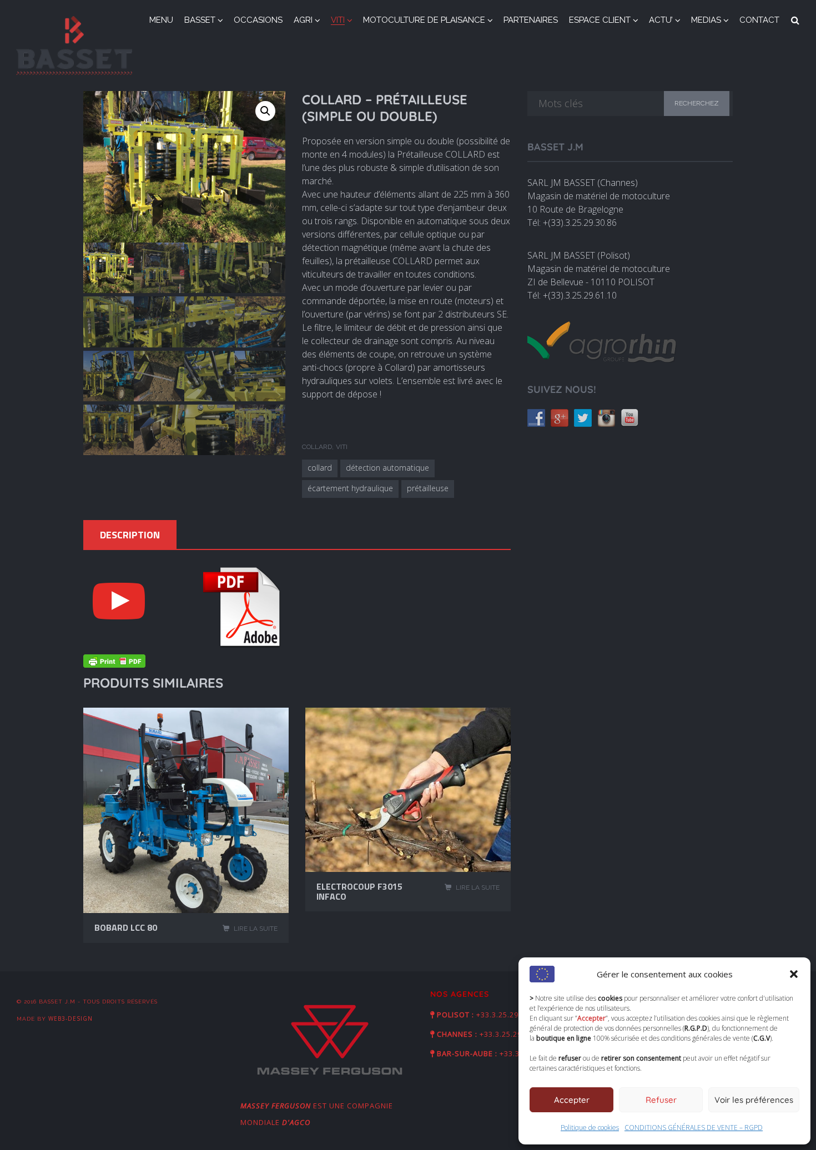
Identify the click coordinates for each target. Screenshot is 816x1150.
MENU (161, 20)
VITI (338, 20)
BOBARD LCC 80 (125, 927)
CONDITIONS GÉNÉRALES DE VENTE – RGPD (693, 1127)
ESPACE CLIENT (600, 20)
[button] (793, 974)
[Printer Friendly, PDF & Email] (114, 663)
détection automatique (387, 467)
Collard (317, 447)
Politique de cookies (590, 1127)
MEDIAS (706, 20)
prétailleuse (428, 488)
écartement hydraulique (350, 488)
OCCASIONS (258, 20)
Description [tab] (130, 535)
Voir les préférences (753, 1099)
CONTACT (759, 20)
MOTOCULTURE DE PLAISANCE (424, 20)
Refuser (661, 1099)
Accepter (572, 1099)
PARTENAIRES (530, 20)
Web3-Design (70, 1018)
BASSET (199, 20)
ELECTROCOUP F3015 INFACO (359, 891)
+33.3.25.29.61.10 (508, 1015)
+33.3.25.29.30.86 (512, 1034)
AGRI (303, 20)
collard (320, 467)
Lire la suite (256, 928)
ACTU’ (661, 20)
